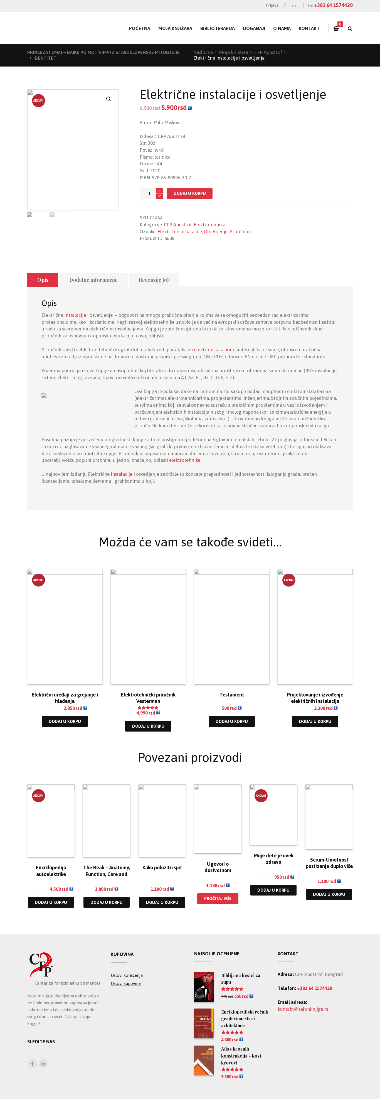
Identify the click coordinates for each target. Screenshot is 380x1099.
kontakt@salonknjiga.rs (303, 1009)
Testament (231, 695)
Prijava (272, 5)
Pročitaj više (217, 898)
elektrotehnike (184, 460)
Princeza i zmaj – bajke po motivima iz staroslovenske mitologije (103, 52)
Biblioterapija (217, 28)
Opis (42, 279)
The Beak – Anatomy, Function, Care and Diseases (106, 874)
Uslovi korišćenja (127, 975)
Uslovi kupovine (126, 983)
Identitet (44, 58)
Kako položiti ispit (162, 867)
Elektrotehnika (209, 224)
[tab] (42, 280)
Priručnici (240, 231)
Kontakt (309, 28)
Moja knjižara (175, 28)
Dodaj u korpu (190, 193)
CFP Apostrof (268, 52)
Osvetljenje (216, 231)
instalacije (75, 315)
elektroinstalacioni (214, 349)
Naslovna (203, 52)
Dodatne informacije (93, 279)
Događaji (254, 28)
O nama (282, 28)
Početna (139, 28)
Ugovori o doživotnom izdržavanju (217, 870)
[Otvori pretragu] (349, 28)
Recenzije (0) (154, 279)
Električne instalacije (179, 231)
